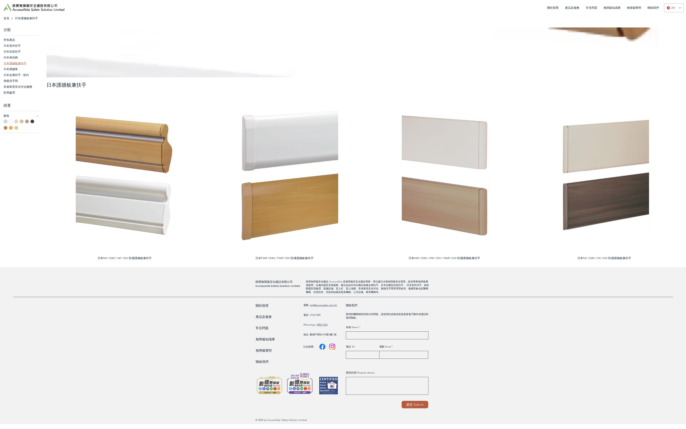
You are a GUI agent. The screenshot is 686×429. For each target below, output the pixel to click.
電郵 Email (385, 346)
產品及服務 (264, 317)
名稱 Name (352, 327)
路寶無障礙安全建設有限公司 (274, 282)
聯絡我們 (262, 362)
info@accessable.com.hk (323, 305)
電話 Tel (350, 346)
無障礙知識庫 (265, 339)
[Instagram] (332, 347)
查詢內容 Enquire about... (361, 372)
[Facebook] (322, 347)
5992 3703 (322, 324)
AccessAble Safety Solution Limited (277, 286)
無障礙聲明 (264, 351)
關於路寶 (262, 306)
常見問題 (262, 328)
